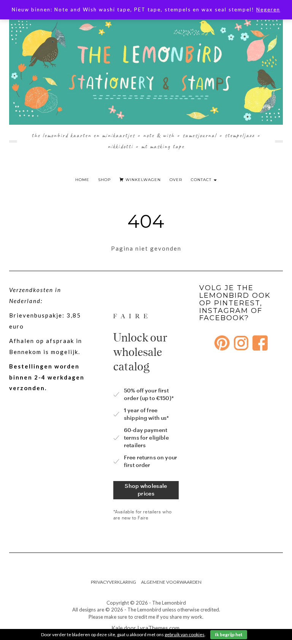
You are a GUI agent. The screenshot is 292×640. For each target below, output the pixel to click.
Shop (104, 179)
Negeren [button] (268, 9)
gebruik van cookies (185, 634)
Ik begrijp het (229, 634)
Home (82, 179)
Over (176, 179)
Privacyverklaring (113, 582)
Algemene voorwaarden (171, 582)
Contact (202, 179)
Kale (117, 627)
